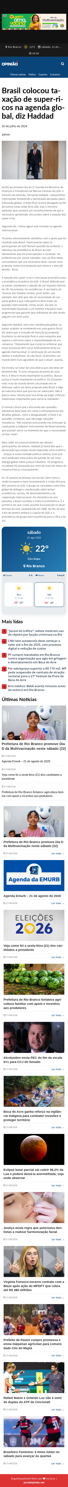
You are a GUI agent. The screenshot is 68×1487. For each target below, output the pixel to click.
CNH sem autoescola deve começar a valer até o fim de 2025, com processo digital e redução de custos (34, 644)
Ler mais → (58, 853)
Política (32, 74)
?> (34, 821)
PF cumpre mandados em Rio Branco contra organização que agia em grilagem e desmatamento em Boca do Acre (37, 658)
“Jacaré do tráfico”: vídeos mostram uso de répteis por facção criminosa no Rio (36, 633)
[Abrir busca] (62, 64)
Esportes (43, 74)
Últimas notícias (18, 74)
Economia (55, 74)
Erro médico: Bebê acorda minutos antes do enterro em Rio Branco (37, 688)
